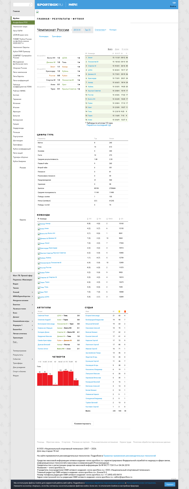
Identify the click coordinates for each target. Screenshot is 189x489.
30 (127, 66)
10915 (121, 248)
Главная (16, 11)
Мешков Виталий (92, 324)
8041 (121, 233)
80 (119, 345)
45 (119, 357)
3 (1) (89, 233)
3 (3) (89, 277)
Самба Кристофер (44, 340)
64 (119, 324)
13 (86, 107)
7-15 (122, 116)
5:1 (78, 328)
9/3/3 (117, 66)
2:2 (78, 340)
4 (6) (98, 224)
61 (119, 336)
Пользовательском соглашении (141, 483)
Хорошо (169, 484)
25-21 (123, 78)
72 (119, 340)
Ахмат (23, 172)
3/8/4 (117, 91)
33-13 (123, 62)
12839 (121, 297)
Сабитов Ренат (43, 316)
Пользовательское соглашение (104, 442)
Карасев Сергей (92, 340)
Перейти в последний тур (99, 125)
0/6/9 (117, 120)
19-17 (123, 70)
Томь (90, 111)
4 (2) (89, 228)
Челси (30, 256)
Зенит (30, 180)
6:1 (78, 332)
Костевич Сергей (92, 407)
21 (114, 316)
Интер (30, 233)
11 (86, 99)
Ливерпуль (16, 240)
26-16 (123, 66)
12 (86, 103)
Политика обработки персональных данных (151, 442)
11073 (121, 267)
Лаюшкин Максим (93, 374)
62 (119, 332)
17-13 (123, 103)
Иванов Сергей (91, 349)
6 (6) (89, 282)
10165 (121, 224)
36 (127, 58)
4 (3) (98, 282)
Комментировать (82, 423)
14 (86, 111)
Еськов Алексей (92, 336)
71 (119, 349)
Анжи (90, 120)
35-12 (123, 58)
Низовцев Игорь (92, 365)
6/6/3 (117, 82)
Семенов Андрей (44, 320)
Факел (30, 204)
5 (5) (89, 287)
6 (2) (89, 253)
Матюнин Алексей (93, 386)
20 (127, 87)
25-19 (123, 74)
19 (114, 320)
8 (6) (98, 233)
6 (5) (98, 267)
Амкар (90, 82)
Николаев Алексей (93, 328)
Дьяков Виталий (44, 345)
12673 (121, 282)
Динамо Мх (16, 180)
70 (119, 328)
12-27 (123, 120)
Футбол (16, 18)
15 (113, 58)
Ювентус (23, 264)
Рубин (16, 204)
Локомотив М (93, 62)
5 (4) (98, 253)
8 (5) (89, 267)
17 (127, 91)
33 (127, 62)
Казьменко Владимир (94, 369)
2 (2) (98, 238)
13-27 (123, 107)
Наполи (23, 248)
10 (86, 95)
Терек (90, 116)
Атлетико (23, 225)
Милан (16, 248)
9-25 (122, 111)
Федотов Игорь (91, 357)
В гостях (125, 49)
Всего (110, 49)
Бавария (30, 225)
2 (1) (98, 297)
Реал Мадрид (16, 256)
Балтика (30, 172)
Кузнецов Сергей (92, 361)
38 (119, 365)
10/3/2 (117, 62)
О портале (66, 442)
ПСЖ (30, 248)
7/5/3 (117, 74)
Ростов (23, 196)
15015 (121, 277)
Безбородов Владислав (95, 320)
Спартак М (92, 66)
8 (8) (89, 224)
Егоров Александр (93, 316)
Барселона (16, 233)
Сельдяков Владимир (94, 398)
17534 (121, 243)
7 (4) (89, 243)
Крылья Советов (23, 188)
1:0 (78, 336)
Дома (117, 49)
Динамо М (23, 180)
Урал (90, 107)
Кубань (90, 87)
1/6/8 (117, 116)
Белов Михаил (91, 390)
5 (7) (98, 228)
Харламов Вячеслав (93, 378)
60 (119, 316)
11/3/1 (117, 58)
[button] (54, 30)
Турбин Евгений (91, 403)
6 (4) (89, 263)
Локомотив (30, 188)
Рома (23, 256)
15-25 (123, 99)
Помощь (40, 442)
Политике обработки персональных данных (105, 483)
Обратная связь (53, 442)
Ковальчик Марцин (45, 328)
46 (119, 361)
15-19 (123, 91)
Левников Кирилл (92, 394)
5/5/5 (117, 87)
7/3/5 (117, 78)
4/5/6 (117, 95)
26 (127, 74)
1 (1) (89, 258)
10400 (121, 253)
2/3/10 (117, 111)
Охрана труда (125, 442)
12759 (121, 258)
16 (86, 120)
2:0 (78, 316)
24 (127, 78)
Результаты (61, 19)
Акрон (16, 172)
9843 (121, 238)
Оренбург (16, 196)
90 (119, 320)
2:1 (78, 349)
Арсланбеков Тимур (93, 353)
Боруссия (23, 233)
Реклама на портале (80, 442)
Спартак (23, 204)
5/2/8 (117, 99)
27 (127, 70)
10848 (121, 292)
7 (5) (89, 238)
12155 (121, 228)
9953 (121, 272)
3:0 (78, 320)
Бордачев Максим (45, 336)
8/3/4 (117, 70)
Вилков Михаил (91, 332)
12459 (121, 263)
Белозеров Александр (46, 324)
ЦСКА (23, 212)
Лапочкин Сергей (92, 345)
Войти (173, 6)
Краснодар (16, 188)
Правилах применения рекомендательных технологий (129, 456)
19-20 (123, 87)
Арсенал (16, 225)
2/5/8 (117, 107)
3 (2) (89, 272)
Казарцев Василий (93, 382)
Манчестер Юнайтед (30, 240)
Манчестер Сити (23, 240)
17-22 (123, 95)
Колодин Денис (43, 332)
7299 (121, 287)
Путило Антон (43, 349)
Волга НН (91, 99)
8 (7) (98, 258)
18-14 (123, 82)
